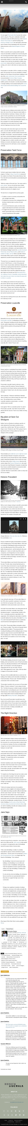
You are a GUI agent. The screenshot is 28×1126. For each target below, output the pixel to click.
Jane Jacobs (17, 842)
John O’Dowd (19, 595)
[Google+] (11, 1111)
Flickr (16, 168)
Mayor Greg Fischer (15, 174)
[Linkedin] (19, 1111)
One (11, 536)
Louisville (3, 956)
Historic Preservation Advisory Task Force (13, 953)
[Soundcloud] (8, 1115)
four (18, 536)
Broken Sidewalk (22, 932)
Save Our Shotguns (20, 965)
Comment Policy (10, 1121)
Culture (2, 21)
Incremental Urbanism (5, 955)
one (10, 537)
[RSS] (4, 1115)
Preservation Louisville (6, 320)
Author (3, 929)
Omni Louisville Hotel (19, 76)
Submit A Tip (18, 1121)
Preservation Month (12, 35)
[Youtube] (23, 1115)
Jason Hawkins (5, 1012)
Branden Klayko (12, 931)
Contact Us (10, 1120)
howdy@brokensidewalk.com (17, 1102)
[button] (26, 2)
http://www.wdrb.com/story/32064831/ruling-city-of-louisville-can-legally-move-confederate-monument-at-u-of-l (16, 1026)
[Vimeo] (19, 1115)
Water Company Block (13, 967)
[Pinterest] (23, 1111)
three (16, 536)
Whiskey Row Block (12, 695)
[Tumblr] (12, 1115)
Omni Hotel (19, 962)
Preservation (13, 21)
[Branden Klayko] (4, 934)
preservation (4, 63)
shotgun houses (16, 461)
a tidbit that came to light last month (18, 453)
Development (7, 21)
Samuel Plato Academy (12, 251)
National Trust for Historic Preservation (9, 960)
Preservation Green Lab (16, 963)
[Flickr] (7, 1111)
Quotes (13, 965)
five (21, 536)
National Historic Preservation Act (13, 956)
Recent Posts (9, 929)
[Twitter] (4, 939)
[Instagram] (15, 1111)
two (13, 536)
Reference (18, 501)
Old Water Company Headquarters (8, 962)
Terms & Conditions (18, 1120)
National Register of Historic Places (8, 958)
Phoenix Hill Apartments (15, 463)
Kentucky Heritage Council (7, 42)
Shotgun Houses (4, 967)
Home (6, 1120)
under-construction (10, 76)
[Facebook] (4, 1111)
